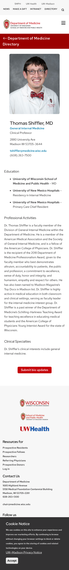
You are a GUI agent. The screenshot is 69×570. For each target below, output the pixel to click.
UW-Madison (48, 3)
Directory (51, 9)
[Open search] (63, 10)
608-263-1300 (11, 496)
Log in (6, 468)
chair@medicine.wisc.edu (16, 504)
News (6, 9)
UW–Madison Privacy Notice (24, 552)
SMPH (18, 3)
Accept (12, 560)
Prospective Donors (14, 464)
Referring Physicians (14, 460)
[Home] (23, 24)
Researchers (9, 456)
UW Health (31, 3)
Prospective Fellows (14, 451)
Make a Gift (20, 9)
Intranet (35, 9)
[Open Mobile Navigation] (63, 22)
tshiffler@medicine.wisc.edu (28, 151)
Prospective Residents (15, 447)
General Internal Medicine (27, 128)
